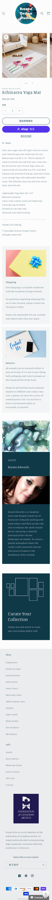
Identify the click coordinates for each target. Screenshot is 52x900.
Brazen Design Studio (28, 899)
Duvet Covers (12, 688)
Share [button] (8, 143)
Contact (9, 785)
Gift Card (10, 778)
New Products (12, 727)
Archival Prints (13, 675)
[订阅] (43, 864)
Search (9, 752)
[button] (3, 13)
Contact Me (40, 897)
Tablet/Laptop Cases (15, 701)
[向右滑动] (32, 83)
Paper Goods (12, 714)
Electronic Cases (14, 695)
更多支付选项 (26, 136)
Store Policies (12, 758)
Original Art (11, 662)
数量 (4, 105)
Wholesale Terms (14, 765)
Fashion (10, 708)
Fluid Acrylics (12, 721)
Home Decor (12, 682)
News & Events (13, 771)
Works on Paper (13, 669)
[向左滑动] (19, 83)
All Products (11, 734)
